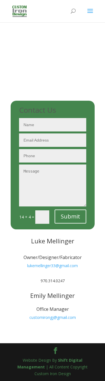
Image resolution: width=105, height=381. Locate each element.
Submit (70, 216)
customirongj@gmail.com (52, 317)
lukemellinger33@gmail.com (52, 265)
